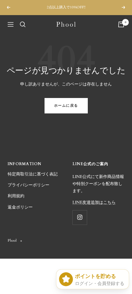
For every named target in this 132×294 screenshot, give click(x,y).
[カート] (121, 24)
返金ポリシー (20, 207)
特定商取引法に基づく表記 (33, 174)
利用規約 (16, 196)
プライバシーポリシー (28, 185)
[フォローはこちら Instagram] (79, 217)
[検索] (23, 24)
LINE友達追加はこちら (94, 202)
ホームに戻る (66, 105)
